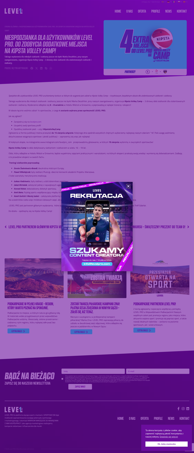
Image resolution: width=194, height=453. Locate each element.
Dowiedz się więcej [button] (169, 437)
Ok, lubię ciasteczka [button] (167, 444)
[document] (97, 226)
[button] (128, 186)
